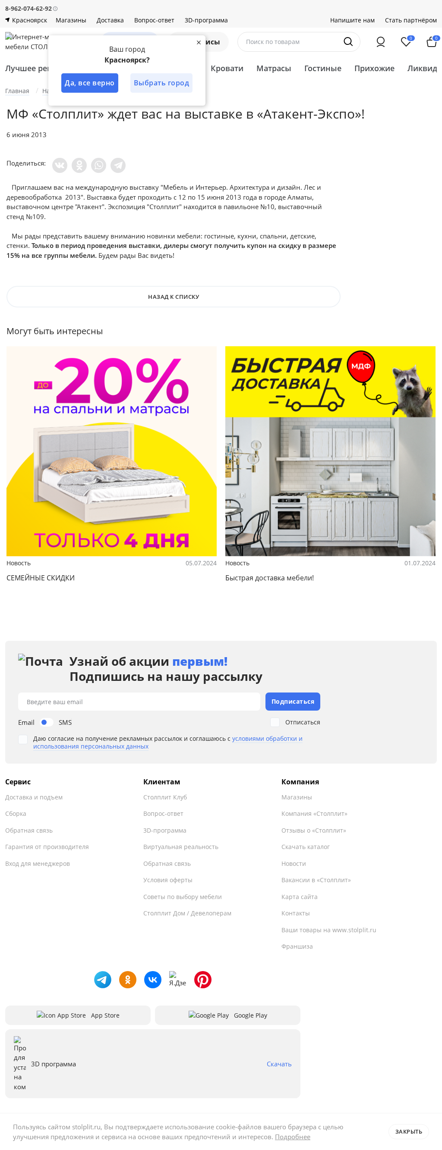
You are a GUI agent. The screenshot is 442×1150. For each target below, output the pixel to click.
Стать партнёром (411, 20)
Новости (293, 863)
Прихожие (374, 68)
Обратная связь (29, 830)
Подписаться (293, 701)
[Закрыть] (198, 42)
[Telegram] (118, 165)
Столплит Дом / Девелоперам (187, 913)
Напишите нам (352, 20)
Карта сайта (299, 897)
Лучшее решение (39, 68)
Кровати (227, 68)
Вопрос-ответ (154, 20)
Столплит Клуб (165, 797)
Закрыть (409, 1131)
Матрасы (273, 68)
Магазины (71, 20)
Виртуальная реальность (180, 847)
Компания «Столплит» (314, 813)
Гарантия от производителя (47, 847)
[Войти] (381, 42)
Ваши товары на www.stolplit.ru (328, 930)
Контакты (295, 913)
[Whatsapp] (98, 165)
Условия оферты (168, 880)
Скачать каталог (305, 847)
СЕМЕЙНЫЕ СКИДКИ (40, 578)
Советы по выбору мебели (182, 897)
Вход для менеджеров (37, 863)
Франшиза (297, 946)
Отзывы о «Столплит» (313, 830)
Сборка (15, 813)
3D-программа (206, 20)
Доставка (110, 20)
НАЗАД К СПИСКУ (173, 297)
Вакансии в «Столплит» (316, 880)
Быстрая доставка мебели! (269, 578)
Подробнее (292, 1136)
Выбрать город (161, 83)
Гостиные (322, 68)
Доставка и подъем (34, 797)
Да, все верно (90, 83)
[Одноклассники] (79, 165)
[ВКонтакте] (59, 165)
